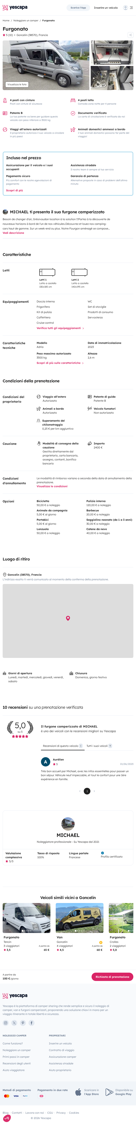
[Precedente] (7, 918)
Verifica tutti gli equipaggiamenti (59, 328)
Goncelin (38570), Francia (32, 35)
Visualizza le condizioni (52, 486)
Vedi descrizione (13, 232)
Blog (5, 1112)
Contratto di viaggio (61, 1050)
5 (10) (9, 35)
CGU (50, 1112)
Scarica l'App (78, 7)
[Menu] (128, 7)
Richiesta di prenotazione (112, 976)
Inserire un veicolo (106, 7)
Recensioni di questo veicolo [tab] (62, 746)
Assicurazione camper (62, 1056)
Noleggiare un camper (17, 1050)
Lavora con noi (34, 1112)
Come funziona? (13, 1043)
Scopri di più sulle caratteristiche (59, 363)
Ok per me (48, 1107)
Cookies (74, 1112)
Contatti (17, 1112)
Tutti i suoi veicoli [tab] (99, 746)
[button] (7, 1118)
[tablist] (87, 747)
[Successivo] (46, 918)
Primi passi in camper (16, 1056)
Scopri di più (14, 190)
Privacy (61, 1112)
